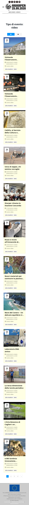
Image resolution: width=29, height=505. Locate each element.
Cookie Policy (7, 502)
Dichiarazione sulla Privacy (17, 502)
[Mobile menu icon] (3, 7)
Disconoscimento (15, 503)
